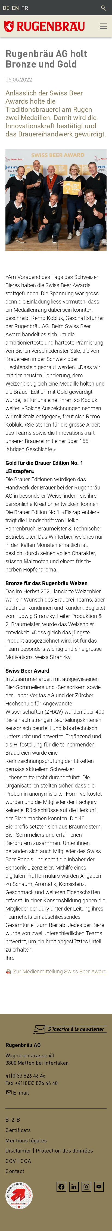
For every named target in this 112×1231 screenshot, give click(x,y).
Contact (14, 1171)
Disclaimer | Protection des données (49, 1150)
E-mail (21, 1092)
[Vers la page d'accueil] (31, 26)
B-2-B (12, 1119)
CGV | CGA (18, 1160)
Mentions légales (26, 1140)
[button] (103, 26)
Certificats (18, 1130)
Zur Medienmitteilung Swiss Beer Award (60, 971)
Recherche (104, 7)
